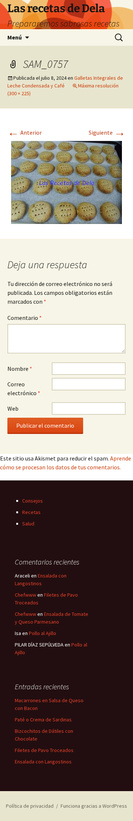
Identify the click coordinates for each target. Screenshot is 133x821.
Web (12, 408)
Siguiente (107, 132)
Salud (28, 523)
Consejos (32, 500)
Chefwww (25, 594)
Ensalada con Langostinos (43, 761)
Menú (14, 37)
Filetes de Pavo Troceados (44, 750)
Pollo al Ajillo (42, 633)
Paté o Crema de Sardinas (43, 719)
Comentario (24, 317)
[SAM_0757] (66, 181)
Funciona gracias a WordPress (94, 806)
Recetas (31, 512)
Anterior (24, 132)
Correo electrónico (23, 388)
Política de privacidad (30, 806)
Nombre (19, 368)
